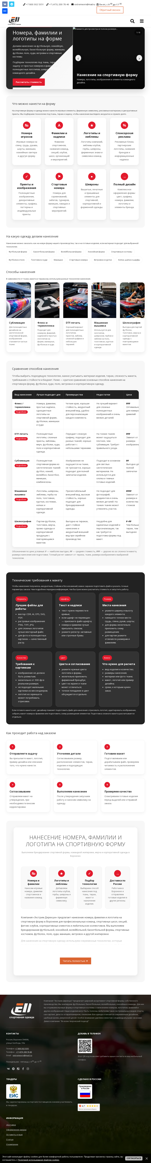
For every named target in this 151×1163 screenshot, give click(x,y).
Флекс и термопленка (45, 324)
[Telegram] (11, 4)
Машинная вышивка (101, 324)
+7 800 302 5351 (35, 4)
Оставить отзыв (14, 1134)
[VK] (5, 4)
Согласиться (134, 1158)
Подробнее (21, 412)
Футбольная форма (18, 251)
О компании (12, 1144)
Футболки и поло (17, 259)
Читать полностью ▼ (75, 961)
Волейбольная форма (71, 251)
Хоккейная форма (96, 251)
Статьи (9, 1139)
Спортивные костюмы (121, 251)
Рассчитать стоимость (29, 82)
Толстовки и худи (39, 259)
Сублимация (17, 322)
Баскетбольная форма (44, 251)
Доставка (11, 1124)
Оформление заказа (16, 1129)
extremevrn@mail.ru (84, 4)
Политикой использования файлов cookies (38, 1160)
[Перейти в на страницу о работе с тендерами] (13, 1091)
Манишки (58, 259)
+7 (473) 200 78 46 (59, 4)
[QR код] (85, 1045)
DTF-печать (73, 322)
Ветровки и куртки (103, 259)
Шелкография (131, 322)
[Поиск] (132, 21)
